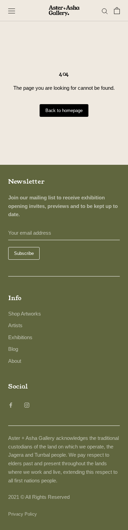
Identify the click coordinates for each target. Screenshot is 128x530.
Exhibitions (20, 337)
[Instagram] (26, 404)
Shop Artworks (24, 314)
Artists (15, 325)
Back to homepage (64, 110)
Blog (13, 349)
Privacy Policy (22, 514)
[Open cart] (117, 10)
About (14, 361)
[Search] (105, 11)
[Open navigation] (11, 10)
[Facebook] (10, 404)
